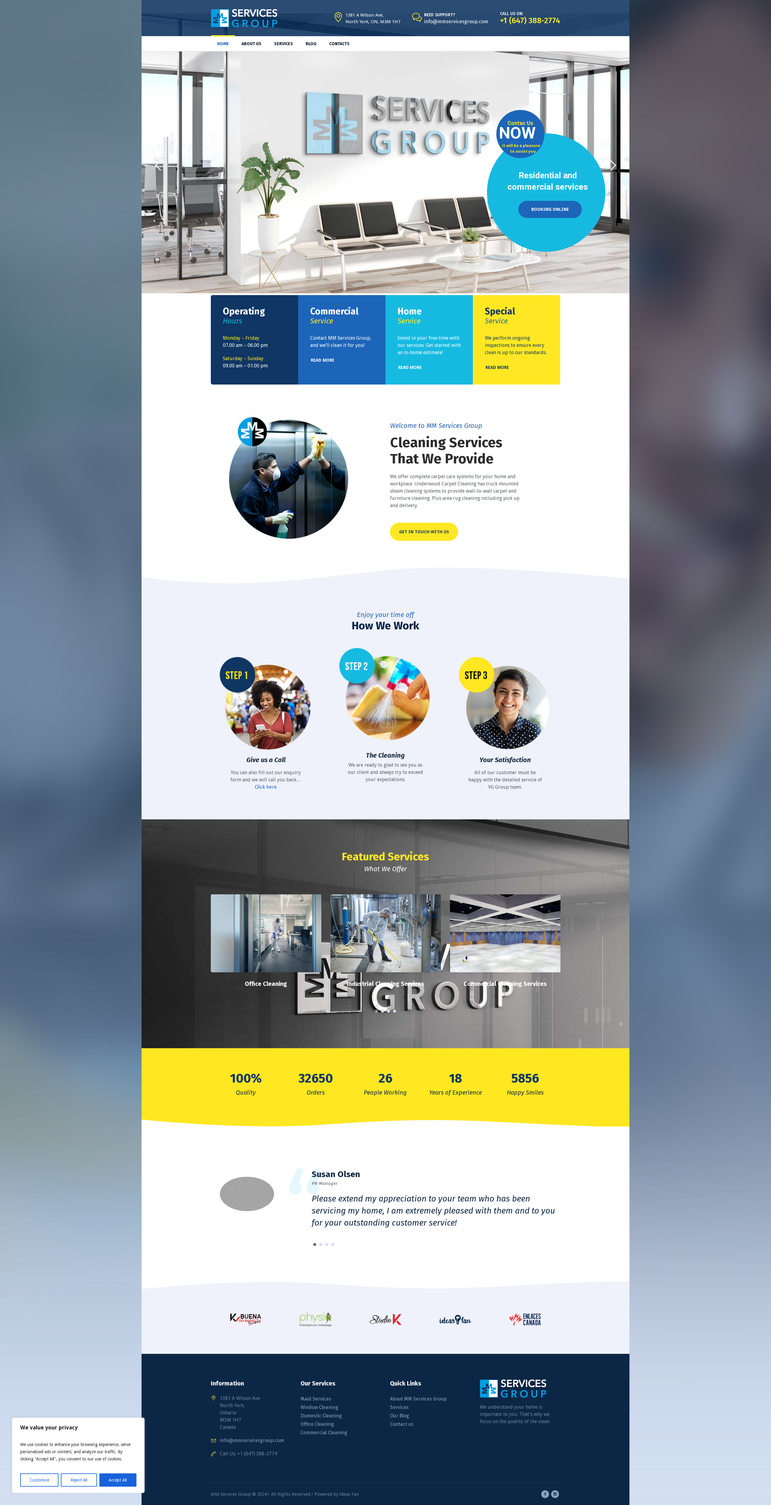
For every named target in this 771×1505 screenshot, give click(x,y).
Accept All (118, 1480)
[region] (78, 1455)
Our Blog (399, 1416)
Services (399, 1407)
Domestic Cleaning (321, 1416)
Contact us (402, 1424)
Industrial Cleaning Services (266, 983)
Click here (266, 787)
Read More (266, 937)
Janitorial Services (505, 983)
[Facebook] (545, 1494)
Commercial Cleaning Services (385, 983)
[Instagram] (555, 1494)
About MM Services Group (418, 1399)
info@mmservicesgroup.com (456, 21)
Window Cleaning (319, 1407)
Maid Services (316, 1399)
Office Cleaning (317, 1424)
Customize (39, 1480)
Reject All (78, 1480)
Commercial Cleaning (324, 1432)
